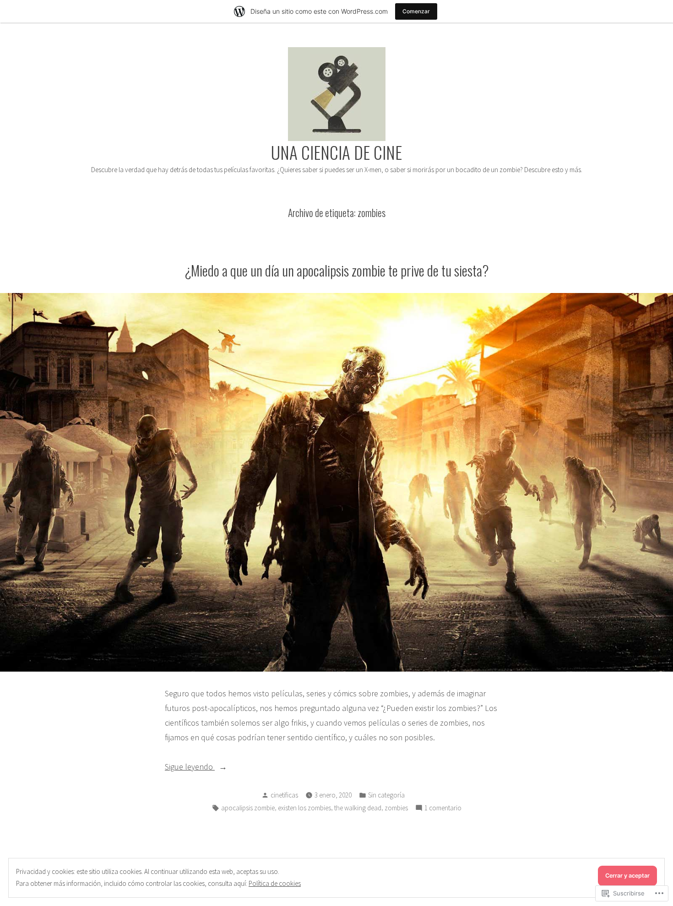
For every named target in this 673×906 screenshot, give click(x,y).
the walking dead (357, 807)
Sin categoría (386, 795)
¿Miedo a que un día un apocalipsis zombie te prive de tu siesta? (337, 270)
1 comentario (442, 808)
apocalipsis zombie (248, 807)
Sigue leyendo (190, 767)
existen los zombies (304, 807)
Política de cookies (275, 883)
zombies (396, 807)
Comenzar (416, 11)
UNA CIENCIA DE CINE (336, 152)
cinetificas (284, 795)
